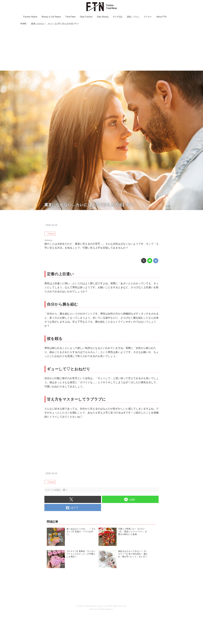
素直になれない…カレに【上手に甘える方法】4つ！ (90, 205)
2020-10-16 (51, 225)
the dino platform (105, 609)
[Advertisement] (101, 48)
